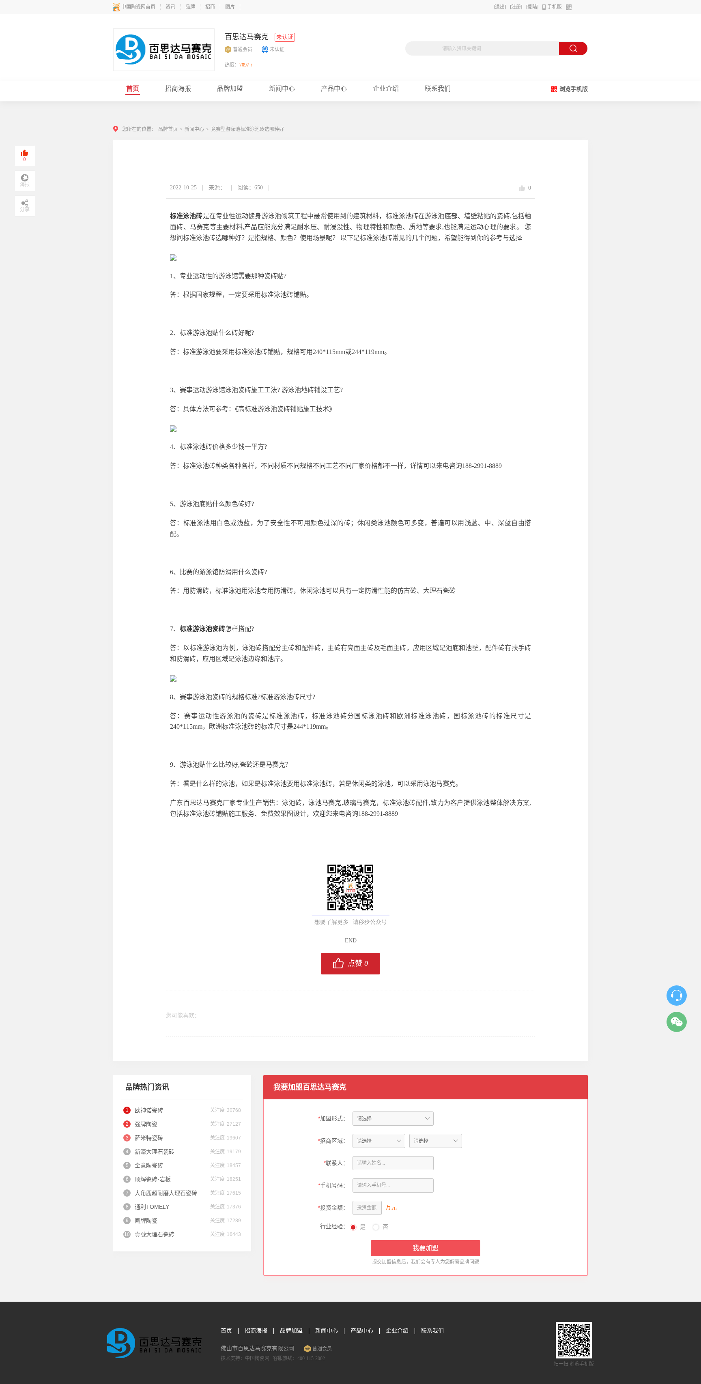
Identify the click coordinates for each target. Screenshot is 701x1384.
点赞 (358, 963)
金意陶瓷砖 (149, 1165)
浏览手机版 (573, 89)
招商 (210, 7)
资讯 (170, 7)
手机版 (554, 7)
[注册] (516, 7)
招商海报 (256, 1331)
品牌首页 (168, 129)
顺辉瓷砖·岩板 (153, 1179)
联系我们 (432, 1331)
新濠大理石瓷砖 (154, 1151)
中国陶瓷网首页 (138, 7)
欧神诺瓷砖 (149, 1110)
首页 (226, 1331)
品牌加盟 (291, 1331)
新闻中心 (194, 129)
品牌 (190, 7)
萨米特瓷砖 (149, 1138)
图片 (230, 7)
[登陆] (532, 7)
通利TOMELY (152, 1207)
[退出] (500, 7)
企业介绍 (397, 1331)
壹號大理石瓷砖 (154, 1234)
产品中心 (361, 1331)
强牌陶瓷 (146, 1124)
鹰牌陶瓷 (146, 1220)
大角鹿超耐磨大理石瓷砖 (166, 1193)
